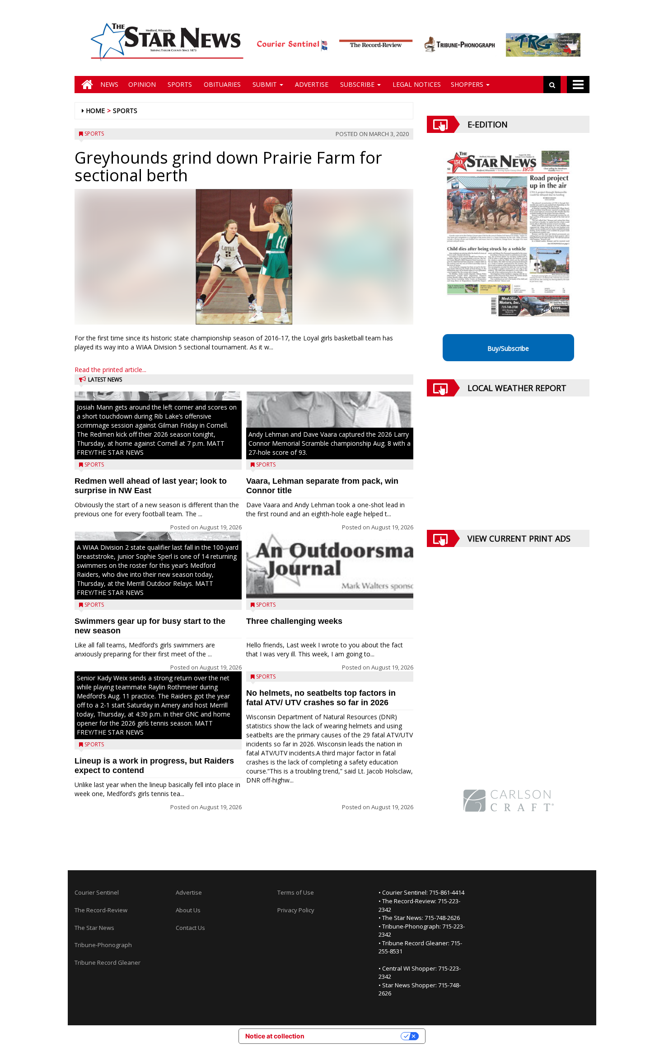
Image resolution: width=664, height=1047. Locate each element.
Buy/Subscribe (508, 348)
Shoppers (468, 84)
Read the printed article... (110, 369)
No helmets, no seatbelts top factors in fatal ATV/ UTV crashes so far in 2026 (321, 698)
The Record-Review (101, 910)
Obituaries (221, 84)
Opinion (142, 84)
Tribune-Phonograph (103, 945)
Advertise (310, 84)
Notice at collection (274, 1036)
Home (95, 110)
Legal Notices (416, 84)
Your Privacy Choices (356, 1036)
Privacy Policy (295, 910)
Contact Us (190, 928)
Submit (265, 84)
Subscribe (357, 84)
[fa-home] (85, 84)
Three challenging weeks (294, 621)
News (109, 84)
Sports (179, 84)
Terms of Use (295, 892)
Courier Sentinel (97, 892)
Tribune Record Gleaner (107, 962)
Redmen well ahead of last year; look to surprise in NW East (151, 485)
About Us (188, 910)
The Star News (94, 928)
